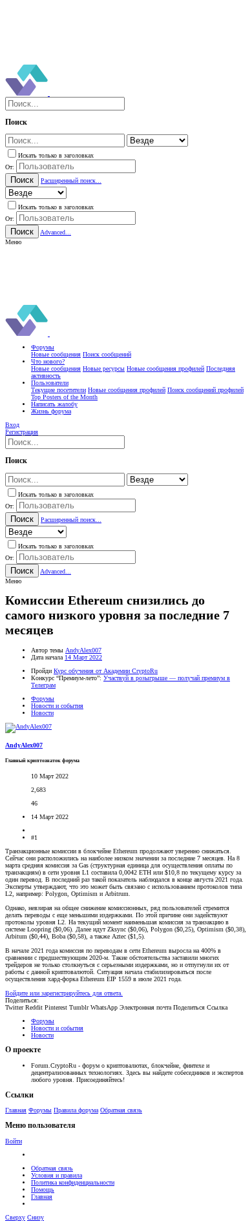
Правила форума (76, 1110)
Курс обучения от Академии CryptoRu (106, 670)
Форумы (40, 1110)
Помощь (42, 1189)
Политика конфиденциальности (72, 1182)
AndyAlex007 (83, 650)
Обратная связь (121, 1110)
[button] (13, 241)
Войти (13, 1141)
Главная (15, 1110)
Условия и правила (56, 1175)
